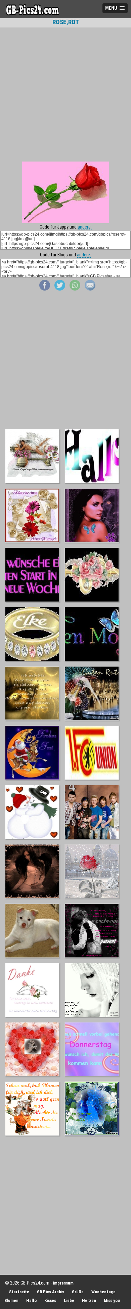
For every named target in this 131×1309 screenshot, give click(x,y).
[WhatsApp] (75, 289)
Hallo (31, 1300)
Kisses (50, 1300)
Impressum (63, 1283)
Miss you (112, 1300)
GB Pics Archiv (50, 1291)
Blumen (11, 1300)
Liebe (69, 1300)
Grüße (78, 1291)
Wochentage (103, 1291)
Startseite (19, 1291)
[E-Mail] (90, 289)
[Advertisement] (65, 94)
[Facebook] (44, 289)
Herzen (89, 1300)
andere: (85, 227)
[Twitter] (59, 289)
